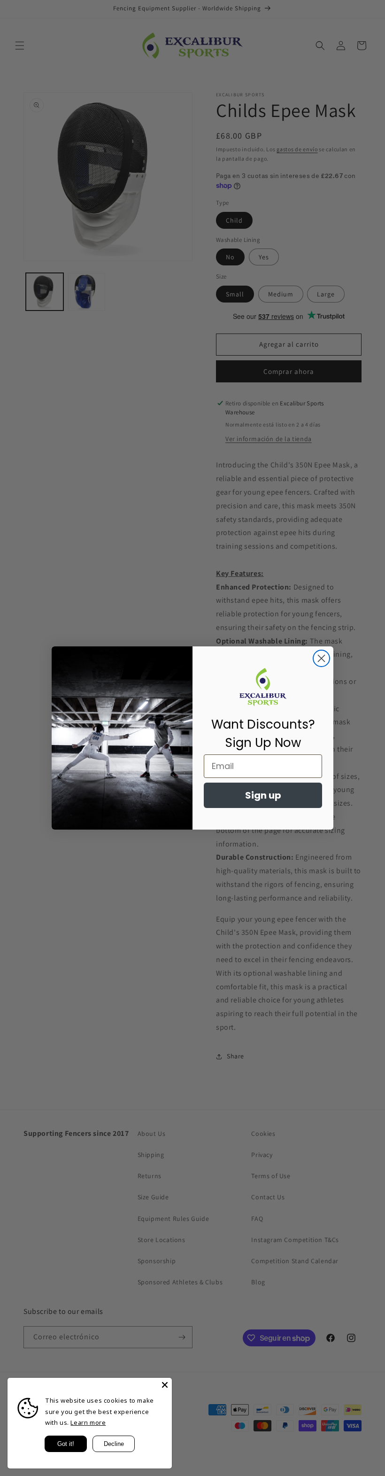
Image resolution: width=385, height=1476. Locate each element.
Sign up (263, 795)
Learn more (88, 1422)
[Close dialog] (321, 658)
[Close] (164, 1385)
